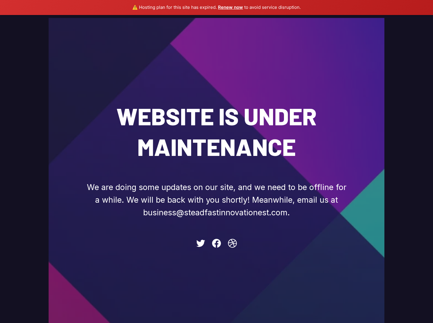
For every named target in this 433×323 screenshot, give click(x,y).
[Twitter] (200, 243)
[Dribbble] (232, 243)
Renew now (230, 7)
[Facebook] (216, 243)
